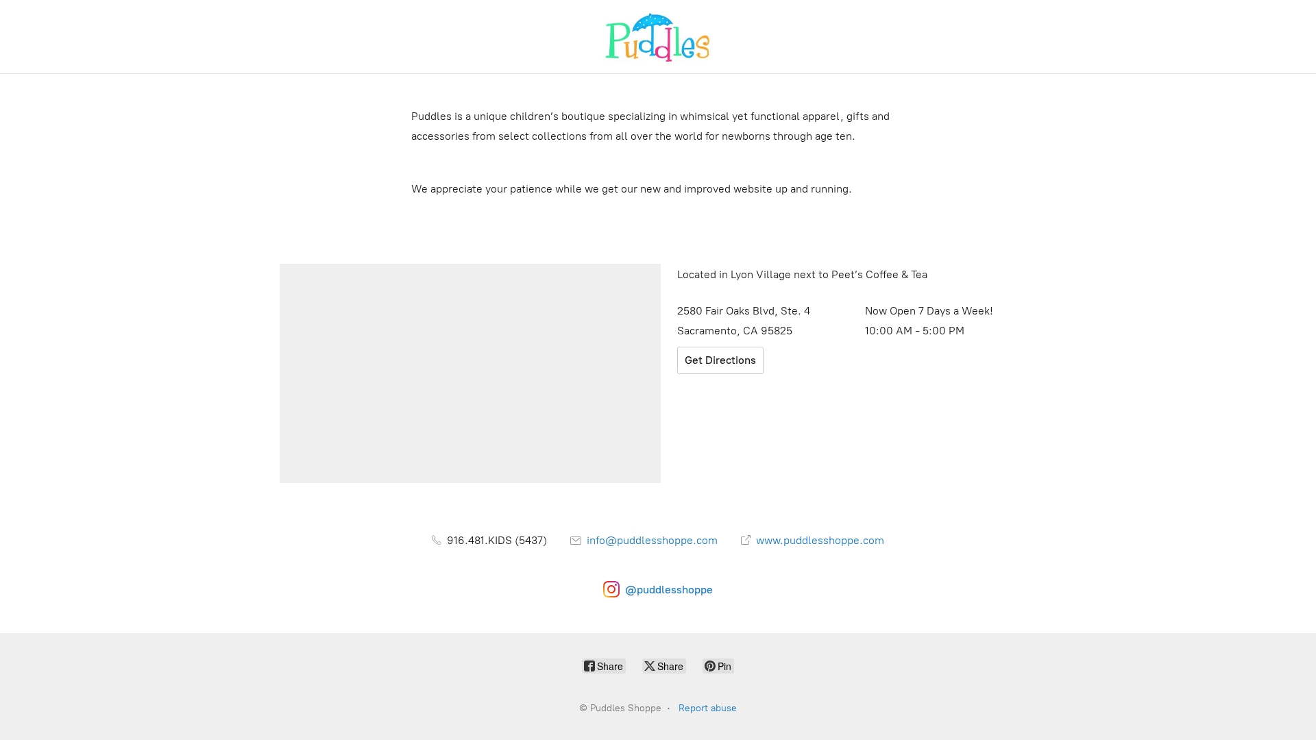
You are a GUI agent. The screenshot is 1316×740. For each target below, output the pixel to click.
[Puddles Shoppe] (658, 36)
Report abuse (708, 708)
